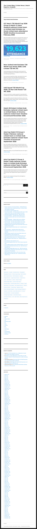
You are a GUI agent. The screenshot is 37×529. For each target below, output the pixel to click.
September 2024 (7, 403)
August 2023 (7, 419)
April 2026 (6, 379)
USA (13, 296)
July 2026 (6, 375)
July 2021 (6, 451)
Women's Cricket (8, 332)
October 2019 (7, 473)
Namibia (22, 283)
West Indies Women (23, 296)
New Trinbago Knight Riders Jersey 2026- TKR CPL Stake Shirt (16, 248)
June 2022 (6, 437)
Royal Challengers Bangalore (9, 289)
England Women (7, 277)
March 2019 (7, 482)
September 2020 (7, 463)
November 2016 (7, 517)
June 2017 (6, 509)
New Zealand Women (19, 285)
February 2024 (7, 412)
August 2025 (7, 389)
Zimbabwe (6, 298)
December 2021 (7, 444)
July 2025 (6, 390)
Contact (5, 12)
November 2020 (7, 461)
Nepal (25, 283)
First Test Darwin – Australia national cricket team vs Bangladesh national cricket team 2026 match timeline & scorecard (15, 230)
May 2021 (6, 453)
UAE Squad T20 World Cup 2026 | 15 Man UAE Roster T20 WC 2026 (15, 89)
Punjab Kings (13, 287)
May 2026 (6, 378)
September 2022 (7, 433)
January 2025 (7, 398)
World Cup (12, 58)
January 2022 (7, 443)
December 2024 (7, 399)
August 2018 (7, 491)
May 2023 (6, 423)
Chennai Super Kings (16, 274)
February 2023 (7, 427)
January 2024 (7, 413)
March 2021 (7, 456)
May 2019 (6, 480)
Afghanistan (6, 272)
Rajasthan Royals (20, 287)
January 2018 (7, 500)
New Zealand (17, 58)
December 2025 (7, 384)
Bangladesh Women (7, 274)
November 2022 (7, 431)
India (13, 179)
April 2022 (6, 439)
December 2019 (7, 471)
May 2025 (6, 393)
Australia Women (16, 272)
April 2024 (6, 409)
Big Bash (6, 316)
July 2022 (6, 436)
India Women (9, 279)
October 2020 (7, 462)
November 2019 (7, 472)
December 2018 (7, 486)
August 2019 (7, 476)
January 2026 (7, 383)
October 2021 (7, 447)
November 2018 (7, 487)
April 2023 (6, 424)
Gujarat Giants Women (15, 277)
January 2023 (7, 428)
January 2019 (7, 485)
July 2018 (6, 492)
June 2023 (6, 422)
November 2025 (7, 385)
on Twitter (9, 263)
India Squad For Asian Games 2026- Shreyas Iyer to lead (15, 237)
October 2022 (7, 432)
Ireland (13, 279)
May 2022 (6, 438)
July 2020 (6, 466)
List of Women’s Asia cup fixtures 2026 (12, 240)
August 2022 (7, 434)
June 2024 (6, 407)
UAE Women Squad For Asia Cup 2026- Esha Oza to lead (15, 214)
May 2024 (6, 408)
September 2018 (7, 490)
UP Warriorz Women (7, 296)
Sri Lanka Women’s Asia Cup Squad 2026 (12, 234)
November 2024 (7, 400)
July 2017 (6, 507)
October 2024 (7, 402)
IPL (5, 322)
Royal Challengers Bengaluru (20, 289)
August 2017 (7, 506)
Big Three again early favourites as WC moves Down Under (15, 252)
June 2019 (6, 478)
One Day (6, 325)
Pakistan (13, 154)
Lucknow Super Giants (17, 281)
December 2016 (7, 516)
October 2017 (7, 504)
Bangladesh (22, 272)
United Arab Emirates (22, 58)
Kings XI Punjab (19, 279)
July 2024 (6, 405)
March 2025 (7, 395)
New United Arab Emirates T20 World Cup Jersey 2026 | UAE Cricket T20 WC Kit (15, 66)
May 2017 (6, 510)
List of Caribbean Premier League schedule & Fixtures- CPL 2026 (16, 244)
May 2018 (6, 495)
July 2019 (6, 477)
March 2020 (7, 467)
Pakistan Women (7, 287)
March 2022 (7, 441)
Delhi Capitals (23, 274)
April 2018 (6, 496)
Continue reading (7, 56)
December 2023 (7, 414)
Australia (10, 272)
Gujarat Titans (22, 277)
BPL (5, 317)
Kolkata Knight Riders (8, 281)
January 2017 (7, 515)
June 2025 (6, 392)
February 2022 (7, 442)
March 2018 (7, 497)
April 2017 (6, 511)
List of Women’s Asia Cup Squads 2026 (11, 210)
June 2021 (6, 452)
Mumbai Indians (7, 283)
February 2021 (7, 457)
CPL (5, 320)
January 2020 (7, 470)
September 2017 (7, 505)
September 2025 (7, 388)
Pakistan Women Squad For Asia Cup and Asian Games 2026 (15, 233)
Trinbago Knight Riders (8, 294)
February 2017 (7, 514)
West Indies (17, 296)
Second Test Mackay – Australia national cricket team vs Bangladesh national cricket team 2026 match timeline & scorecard (15, 217)
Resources (6, 307)
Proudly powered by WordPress (25, 526)
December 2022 (7, 429)
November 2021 (7, 446)
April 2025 (6, 394)
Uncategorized (7, 331)
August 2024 (7, 404)
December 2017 (7, 501)
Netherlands (6, 285)
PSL (5, 326)
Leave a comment (6, 59)
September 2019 (7, 475)
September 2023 (7, 418)
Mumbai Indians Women (15, 283)
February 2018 (7, 499)
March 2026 (7, 380)
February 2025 (7, 397)
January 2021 (7, 458)
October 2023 (7, 417)
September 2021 (7, 448)
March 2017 (7, 512)
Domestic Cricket (8, 321)
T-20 (10, 58)
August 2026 (7, 374)
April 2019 (6, 481)
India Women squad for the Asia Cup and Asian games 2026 (15, 235)
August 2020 (7, 465)
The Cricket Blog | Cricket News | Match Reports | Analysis (12, 526)
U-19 (5, 330)
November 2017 (7, 502)
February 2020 (7, 468)
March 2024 (7, 410)
